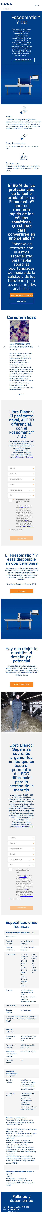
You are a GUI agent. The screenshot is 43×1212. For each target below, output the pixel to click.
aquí (26, 520)
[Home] (6, 4)
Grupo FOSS (23, 507)
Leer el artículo (21, 684)
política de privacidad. (26, 526)
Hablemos (21, 301)
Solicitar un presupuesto (21, 295)
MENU (37, 5)
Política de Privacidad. (24, 457)
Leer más (21, 591)
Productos (7, 9)
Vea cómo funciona (23, 60)
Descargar (21, 538)
